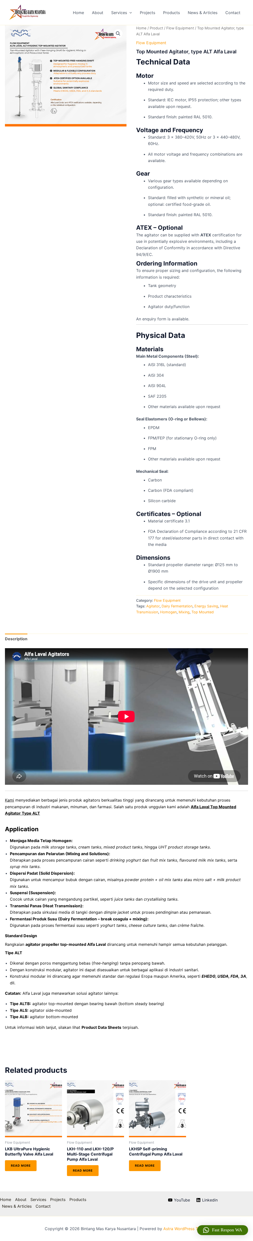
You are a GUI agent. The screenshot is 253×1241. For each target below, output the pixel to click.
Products (171, 12)
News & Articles (202, 12)
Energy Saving (206, 606)
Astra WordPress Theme (185, 1228)
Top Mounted (202, 612)
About (97, 12)
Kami (9, 800)
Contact (232, 12)
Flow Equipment (180, 28)
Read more (21, 1165)
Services (119, 12)
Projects (147, 12)
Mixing (184, 612)
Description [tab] (16, 638)
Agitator (153, 606)
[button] (129, 12)
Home (78, 12)
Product (156, 28)
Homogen (168, 612)
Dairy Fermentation (177, 606)
